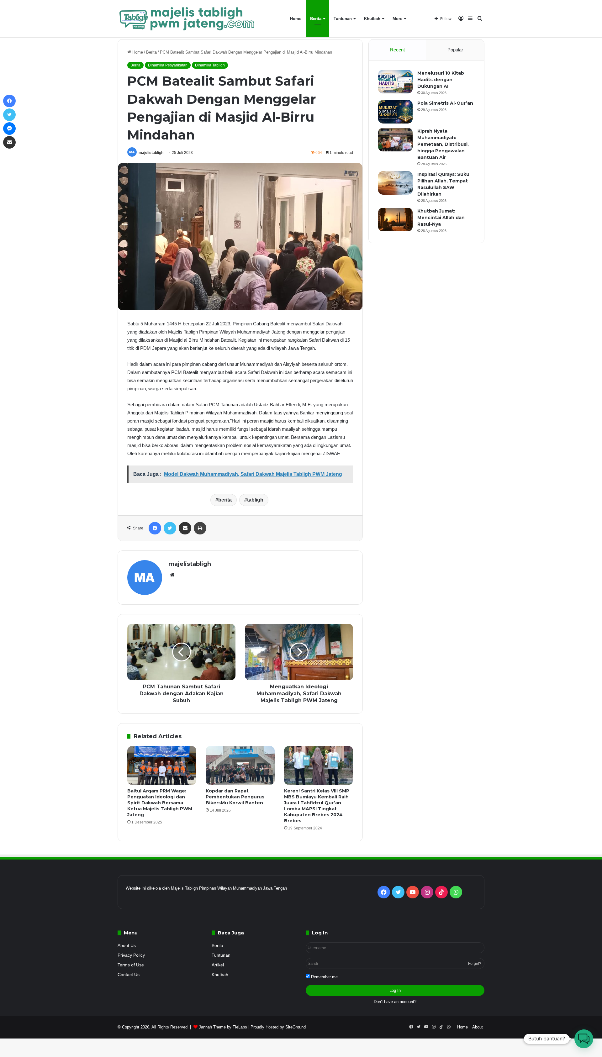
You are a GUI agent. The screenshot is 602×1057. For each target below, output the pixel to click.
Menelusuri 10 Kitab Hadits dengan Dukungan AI (440, 79)
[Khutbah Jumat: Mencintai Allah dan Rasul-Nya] (395, 219)
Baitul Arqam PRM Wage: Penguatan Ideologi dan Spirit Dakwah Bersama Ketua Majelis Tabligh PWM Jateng (159, 803)
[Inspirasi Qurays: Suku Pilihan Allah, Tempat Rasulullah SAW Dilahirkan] (395, 183)
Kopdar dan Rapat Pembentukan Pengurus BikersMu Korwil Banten (235, 797)
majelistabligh (151, 152)
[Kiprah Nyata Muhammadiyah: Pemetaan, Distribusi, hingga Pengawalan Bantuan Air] (395, 139)
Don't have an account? (395, 1001)
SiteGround (295, 1027)
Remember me (324, 977)
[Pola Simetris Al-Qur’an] (395, 112)
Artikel (218, 965)
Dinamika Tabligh (210, 65)
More (397, 18)
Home (295, 18)
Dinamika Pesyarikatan (167, 65)
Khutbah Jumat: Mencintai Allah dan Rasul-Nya (441, 217)
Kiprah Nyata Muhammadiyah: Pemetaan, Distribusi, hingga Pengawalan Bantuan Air (443, 144)
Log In (395, 990)
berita (225, 499)
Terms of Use (131, 965)
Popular (455, 49)
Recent (397, 49)
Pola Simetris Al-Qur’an (445, 103)
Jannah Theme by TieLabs (223, 1027)
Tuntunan (343, 18)
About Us (127, 945)
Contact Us (129, 974)
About (477, 1027)
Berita (315, 18)
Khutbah (372, 18)
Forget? (474, 963)
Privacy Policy (131, 955)
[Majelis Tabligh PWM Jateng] (188, 18)
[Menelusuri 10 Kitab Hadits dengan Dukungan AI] (395, 81)
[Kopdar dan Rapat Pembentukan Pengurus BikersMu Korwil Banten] (240, 765)
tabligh (255, 499)
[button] (583, 1038)
